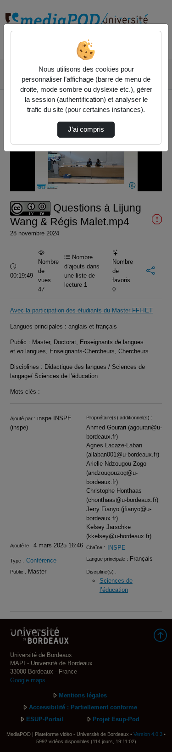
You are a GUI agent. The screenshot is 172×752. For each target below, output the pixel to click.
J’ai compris (86, 129)
